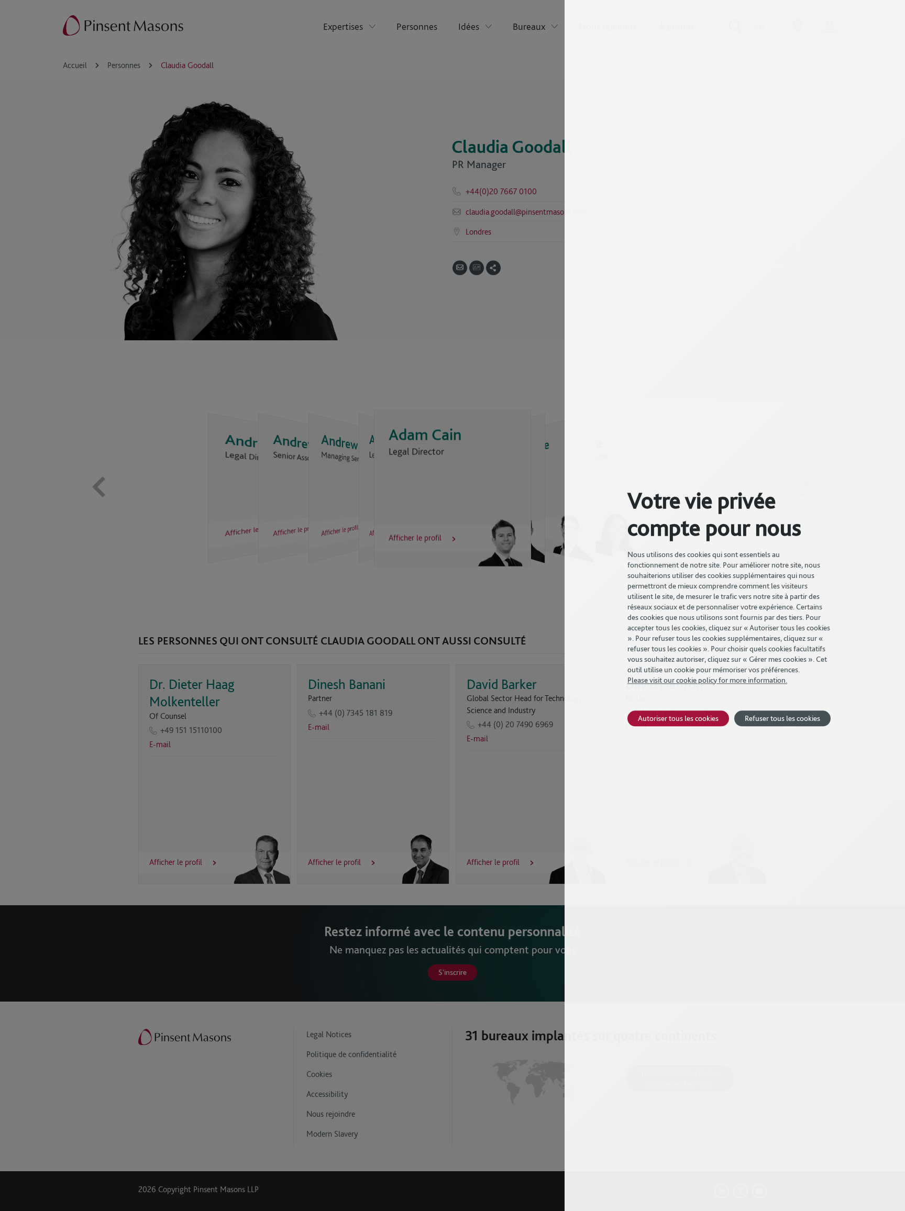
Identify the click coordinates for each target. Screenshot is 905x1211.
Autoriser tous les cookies (678, 718)
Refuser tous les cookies (782, 718)
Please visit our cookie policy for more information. (707, 680)
